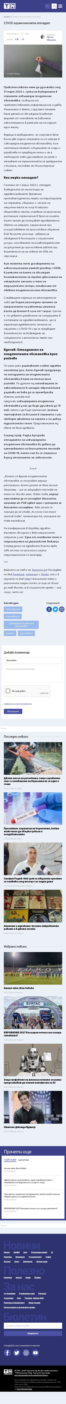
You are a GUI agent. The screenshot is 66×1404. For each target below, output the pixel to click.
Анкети (19, 1278)
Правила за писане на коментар (18, 703)
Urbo (19, 1298)
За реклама (8, 1298)
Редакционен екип (27, 1294)
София (48, 1257)
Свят (25, 1252)
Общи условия (34, 1303)
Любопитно (28, 1262)
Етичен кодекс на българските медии (19, 1307)
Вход (54, 6)
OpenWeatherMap (24, 1389)
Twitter (16, 1352)
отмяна (10, 633)
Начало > (8, 17)
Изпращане (13, 711)
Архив (28, 1278)
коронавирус (12, 616)
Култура (7, 1262)
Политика (8, 1257)
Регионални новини (39, 1252)
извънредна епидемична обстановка (21, 625)
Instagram (26, 1352)
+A (16, 39)
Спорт (16, 1262)
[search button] (47, 6)
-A (22, 39)
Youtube (35, 1352)
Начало (7, 1252)
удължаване (26, 633)
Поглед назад (41, 1262)
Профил (37, 1278)
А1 (52, 1252)
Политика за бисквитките (14, 1303)
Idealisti (16, 1252)
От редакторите (35, 1257)
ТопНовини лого (10, 6)
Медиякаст (20, 1257)
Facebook (7, 1352)
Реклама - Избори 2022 (34, 1298)
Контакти (42, 1294)
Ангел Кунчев (13, 609)
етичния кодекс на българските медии (31, 1375)
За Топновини (9, 1294)
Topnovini (8, 1372)
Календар (8, 1278)
